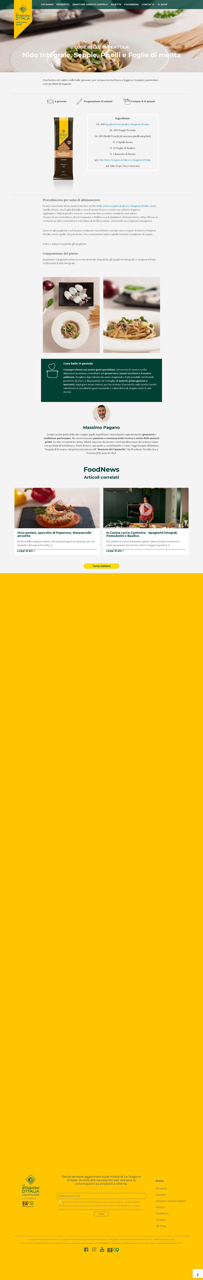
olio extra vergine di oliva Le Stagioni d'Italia (123, 205)
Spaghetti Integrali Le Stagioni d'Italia (127, 124)
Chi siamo (161, 1188)
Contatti (160, 1219)
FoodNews (162, 1213)
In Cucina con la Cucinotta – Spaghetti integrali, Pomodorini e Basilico (142, 534)
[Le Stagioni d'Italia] (23, 19)
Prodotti (161, 1194)
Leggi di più (25, 550)
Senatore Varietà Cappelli (171, 1201)
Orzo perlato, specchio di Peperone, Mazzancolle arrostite (54, 534)
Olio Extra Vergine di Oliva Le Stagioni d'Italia (125, 159)
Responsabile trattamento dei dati (169, 1243)
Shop (162, 1226)
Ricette (160, 1207)
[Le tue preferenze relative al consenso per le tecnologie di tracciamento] (198, 1275)
